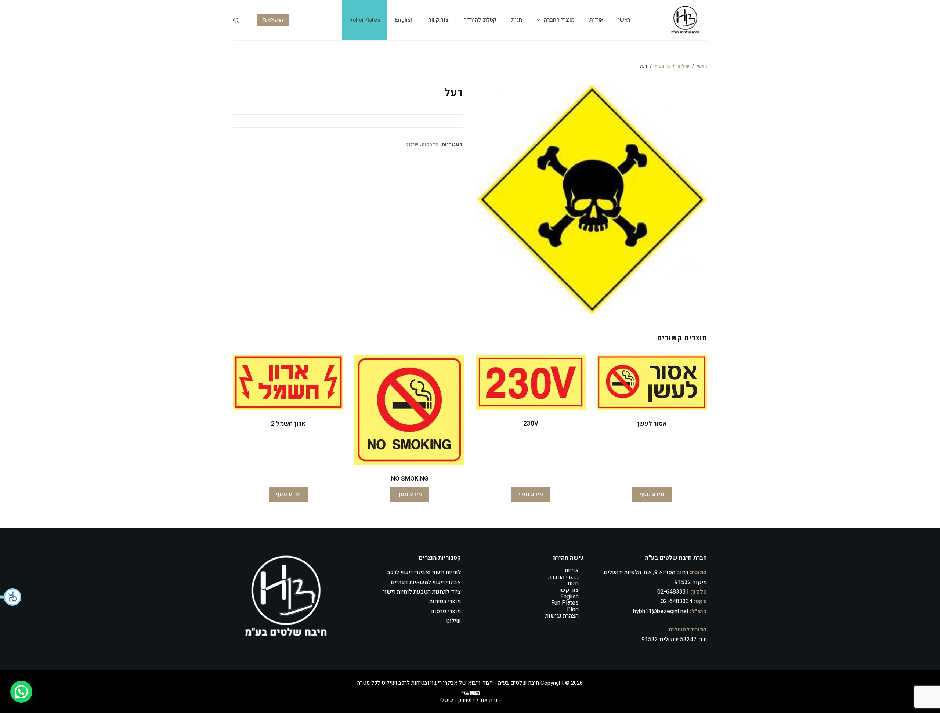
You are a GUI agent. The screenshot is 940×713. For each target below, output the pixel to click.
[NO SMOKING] (409, 410)
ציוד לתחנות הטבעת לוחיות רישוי (422, 591)
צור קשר (439, 20)
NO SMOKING (410, 478)
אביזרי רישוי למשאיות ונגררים (426, 582)
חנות (516, 20)
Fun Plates (565, 602)
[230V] (531, 382)
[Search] (236, 20)
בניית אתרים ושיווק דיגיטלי (470, 700)
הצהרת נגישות (562, 615)
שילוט (411, 144)
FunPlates (273, 20)
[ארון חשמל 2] (288, 382)
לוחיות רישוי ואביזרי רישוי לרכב (424, 572)
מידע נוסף (652, 494)
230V (530, 423)
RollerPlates (364, 20)
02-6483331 (673, 591)
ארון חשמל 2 (288, 423)
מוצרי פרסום (445, 611)
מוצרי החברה (559, 20)
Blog (573, 609)
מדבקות (430, 144)
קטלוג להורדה (479, 20)
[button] (11, 597)
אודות (596, 20)
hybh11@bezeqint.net (660, 611)
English (404, 20)
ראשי (624, 20)
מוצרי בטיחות (445, 601)
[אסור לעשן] (652, 382)
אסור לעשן (652, 423)
